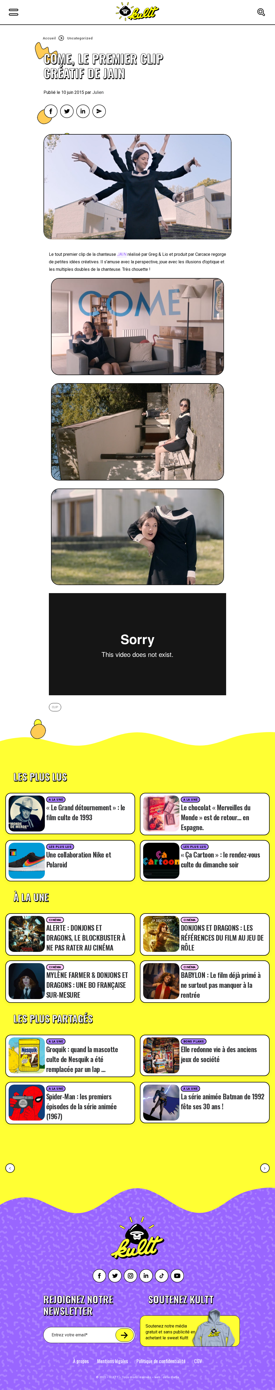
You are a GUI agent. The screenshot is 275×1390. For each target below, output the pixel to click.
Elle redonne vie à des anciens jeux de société (219, 1054)
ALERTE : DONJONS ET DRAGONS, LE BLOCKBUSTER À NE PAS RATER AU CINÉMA (85, 937)
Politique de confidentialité (161, 1361)
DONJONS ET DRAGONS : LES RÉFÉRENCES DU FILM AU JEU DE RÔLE (222, 937)
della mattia (171, 1377)
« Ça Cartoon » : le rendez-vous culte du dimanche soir (220, 859)
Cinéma (55, 920)
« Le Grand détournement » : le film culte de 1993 (85, 812)
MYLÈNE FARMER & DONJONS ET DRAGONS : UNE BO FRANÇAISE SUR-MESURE (87, 985)
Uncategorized (80, 38)
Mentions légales (112, 1361)
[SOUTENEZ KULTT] (202, 1320)
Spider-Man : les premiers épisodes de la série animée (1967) (81, 1106)
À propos (81, 1361)
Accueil (49, 38)
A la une (56, 799)
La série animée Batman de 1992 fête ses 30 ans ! (222, 1101)
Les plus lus (60, 847)
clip (55, 707)
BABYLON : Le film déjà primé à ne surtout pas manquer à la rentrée (221, 985)
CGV (198, 1361)
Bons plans (193, 1041)
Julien (98, 92)
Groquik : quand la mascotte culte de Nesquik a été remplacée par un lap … (82, 1059)
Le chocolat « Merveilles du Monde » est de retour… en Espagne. (216, 817)
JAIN (121, 254)
